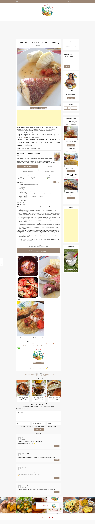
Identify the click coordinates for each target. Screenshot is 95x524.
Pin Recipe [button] (50, 166)
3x (58, 182)
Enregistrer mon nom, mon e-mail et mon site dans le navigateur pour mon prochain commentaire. (39, 426)
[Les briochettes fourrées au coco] (39, 388)
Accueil (22, 19)
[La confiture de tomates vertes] (23, 388)
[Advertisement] (47, 31)
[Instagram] (14, 510)
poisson (18, 346)
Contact (70, 19)
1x (54, 182)
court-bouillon (24, 346)
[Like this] (46, 368)
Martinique (33, 346)
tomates (29, 346)
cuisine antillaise (39, 346)
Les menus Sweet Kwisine (37, 19)
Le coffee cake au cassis (71, 175)
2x (56, 182)
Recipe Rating (18, 408)
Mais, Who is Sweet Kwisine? (61, 19)
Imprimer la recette (43, 108)
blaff (25, 137)
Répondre (57, 459)
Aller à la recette (34, 108)
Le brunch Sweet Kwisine (49, 19)
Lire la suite (70, 98)
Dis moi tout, (35, 251)
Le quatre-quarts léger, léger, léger (70, 122)
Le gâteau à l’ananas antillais (71, 149)
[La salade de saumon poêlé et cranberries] (54, 388)
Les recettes (27, 19)
